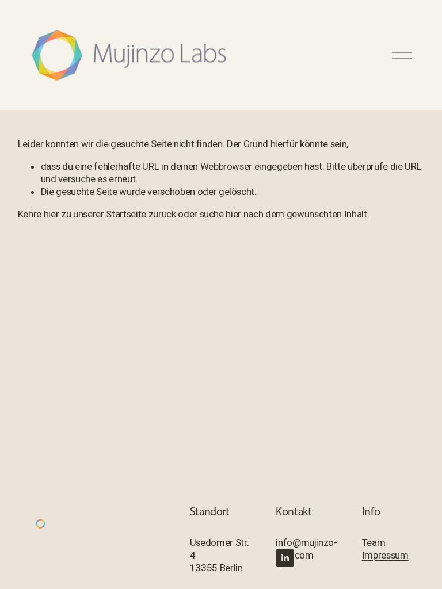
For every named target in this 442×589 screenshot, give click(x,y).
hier (51, 214)
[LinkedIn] (285, 558)
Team (374, 542)
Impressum (385, 555)
